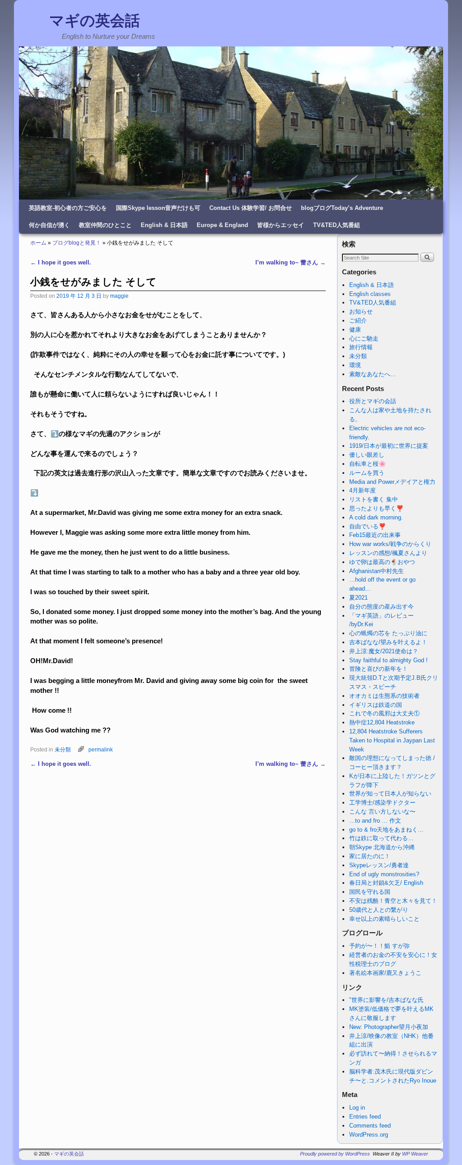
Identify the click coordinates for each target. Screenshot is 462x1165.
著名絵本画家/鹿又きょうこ (385, 972)
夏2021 (358, 597)
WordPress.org (368, 1134)
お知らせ (361, 311)
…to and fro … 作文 (375, 820)
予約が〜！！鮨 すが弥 (379, 945)
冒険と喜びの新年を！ (378, 668)
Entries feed (365, 1116)
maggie (119, 296)
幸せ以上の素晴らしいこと (384, 918)
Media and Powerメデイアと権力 (392, 481)
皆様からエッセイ (280, 225)
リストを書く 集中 (373, 499)
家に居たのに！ (369, 856)
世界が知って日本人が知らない (390, 793)
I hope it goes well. (60, 262)
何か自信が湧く (49, 225)
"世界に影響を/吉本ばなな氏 (386, 1000)
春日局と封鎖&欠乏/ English (386, 882)
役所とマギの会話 (372, 401)
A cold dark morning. (376, 517)
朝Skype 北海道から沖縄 (382, 847)
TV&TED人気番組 (336, 225)
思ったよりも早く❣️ (376, 508)
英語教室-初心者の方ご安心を (68, 208)
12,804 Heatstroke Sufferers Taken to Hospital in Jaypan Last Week (392, 740)
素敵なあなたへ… (372, 374)
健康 (355, 329)
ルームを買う (366, 472)
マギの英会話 (94, 20)
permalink (100, 749)
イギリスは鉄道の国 (375, 704)
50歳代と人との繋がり (378, 909)
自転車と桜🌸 (367, 463)
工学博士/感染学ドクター (382, 802)
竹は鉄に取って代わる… (381, 838)
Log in (357, 1107)
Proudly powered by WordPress (335, 1153)
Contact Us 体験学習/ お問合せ (250, 208)
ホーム (38, 243)
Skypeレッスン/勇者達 (379, 865)
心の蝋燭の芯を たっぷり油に (388, 633)
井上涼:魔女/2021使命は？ (383, 651)
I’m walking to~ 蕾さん (290, 262)
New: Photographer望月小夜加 (388, 1027)
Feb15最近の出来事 (375, 535)
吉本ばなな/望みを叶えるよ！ (388, 642)
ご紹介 (358, 320)
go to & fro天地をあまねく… (386, 829)
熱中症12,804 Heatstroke (382, 722)
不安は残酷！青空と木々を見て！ (393, 900)
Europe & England (222, 225)
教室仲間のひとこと (105, 225)
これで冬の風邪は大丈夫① (384, 713)
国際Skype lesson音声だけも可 (158, 208)
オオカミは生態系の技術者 (384, 695)
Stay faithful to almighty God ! (388, 660)
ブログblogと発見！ (76, 243)
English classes (370, 294)
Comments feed (370, 1125)
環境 (355, 365)
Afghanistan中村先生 (376, 571)
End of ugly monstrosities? (384, 874)
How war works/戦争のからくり (390, 544)
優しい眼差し (366, 454)
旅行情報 (361, 347)
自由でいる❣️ (367, 526)
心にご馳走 (364, 338)
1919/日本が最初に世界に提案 (388, 445)
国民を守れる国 (369, 891)
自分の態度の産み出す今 (381, 606)
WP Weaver (415, 1153)
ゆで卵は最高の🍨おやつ (382, 562)
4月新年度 (362, 490)
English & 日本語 (164, 225)
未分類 (63, 749)
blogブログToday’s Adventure (342, 208)
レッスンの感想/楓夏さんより (388, 553)
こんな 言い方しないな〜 (382, 811)
